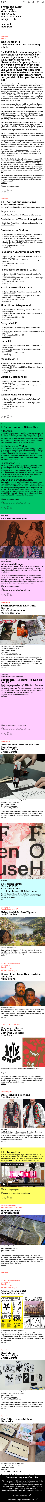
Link (19, 583)
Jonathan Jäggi (10, 1213)
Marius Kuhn (8, 979)
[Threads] (5, 190)
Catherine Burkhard (12, 1033)
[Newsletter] (33, 2)
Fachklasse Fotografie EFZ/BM (12, 677)
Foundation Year (10, 122)
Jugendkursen (11, 104)
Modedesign (34, 135)
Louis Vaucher (9, 914)
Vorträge (4, 881)
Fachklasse (5, 115)
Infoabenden (25, 568)
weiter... (4, 183)
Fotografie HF (6, 907)
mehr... (3, 667)
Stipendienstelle (12, 484)
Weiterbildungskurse (8, 1206)
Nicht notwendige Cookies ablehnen (21, 1500)
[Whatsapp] (11, 190)
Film (13, 135)
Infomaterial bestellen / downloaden (16, 503)
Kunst (26, 135)
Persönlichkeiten (22, 150)
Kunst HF (4, 967)
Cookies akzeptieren (20, 1496)
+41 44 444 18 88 (11, 17)
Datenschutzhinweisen (18, 1486)
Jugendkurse (5, 602)
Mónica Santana (10, 613)
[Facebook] (2, 190)
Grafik (40, 115)
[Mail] (8, 190)
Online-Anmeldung (12, 215)
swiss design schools (33, 161)
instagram (7, 27)
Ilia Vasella (7, 1421)
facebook (6, 24)
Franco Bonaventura (12, 1293)
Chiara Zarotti (9, 752)
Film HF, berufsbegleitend (10, 963)
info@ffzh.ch (8, 19)
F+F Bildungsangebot (11, 186)
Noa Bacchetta (9, 1097)
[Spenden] (38, 2)
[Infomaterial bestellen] (42, 2)
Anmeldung (6, 248)
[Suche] (28, 2)
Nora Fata (6, 1035)
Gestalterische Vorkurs (12, 111)
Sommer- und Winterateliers (11, 1207)
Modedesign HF (6, 969)
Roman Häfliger (10, 749)
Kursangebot (19, 141)
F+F (3, 2)
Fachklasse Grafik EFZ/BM (10, 1025)
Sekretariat (8, 442)
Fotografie (7, 117)
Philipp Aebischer (11, 1030)
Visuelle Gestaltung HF (9, 909)
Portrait (3, 38)
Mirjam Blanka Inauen (13, 610)
